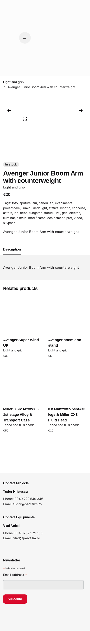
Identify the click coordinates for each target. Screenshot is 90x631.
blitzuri (22, 218)
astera (7, 213)
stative (54, 208)
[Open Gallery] (25, 119)
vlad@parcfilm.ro (26, 538)
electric (74, 213)
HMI (57, 213)
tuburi (48, 213)
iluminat (9, 218)
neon (24, 213)
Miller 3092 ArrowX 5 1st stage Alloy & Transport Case (21, 414)
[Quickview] (28, 319)
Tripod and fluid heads (19, 425)
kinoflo (65, 208)
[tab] (12, 254)
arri (34, 203)
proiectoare (11, 208)
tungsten (35, 213)
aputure (25, 203)
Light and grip (14, 187)
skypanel (9, 223)
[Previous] (9, 110)
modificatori (37, 218)
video (78, 218)
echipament (56, 218)
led (16, 213)
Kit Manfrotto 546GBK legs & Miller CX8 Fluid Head (67, 414)
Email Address (15, 575)
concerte (78, 208)
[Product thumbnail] (22, 314)
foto (15, 203)
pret (69, 218)
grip (65, 213)
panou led (46, 203)
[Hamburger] (25, 38)
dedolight (40, 208)
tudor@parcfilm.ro (27, 504)
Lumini (26, 208)
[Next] (81, 110)
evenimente (64, 203)
